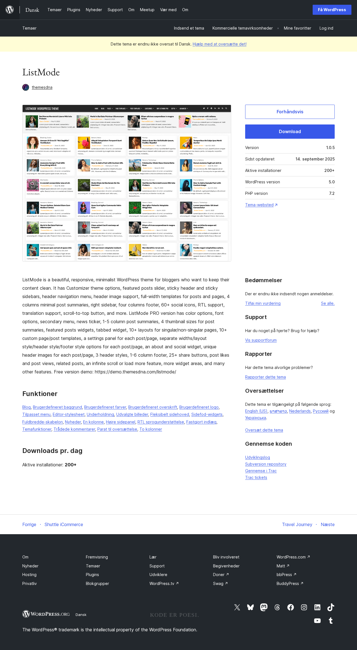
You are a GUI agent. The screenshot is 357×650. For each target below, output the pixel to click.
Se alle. (328, 303)
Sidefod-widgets (207, 414)
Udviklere (158, 574)
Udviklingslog (257, 457)
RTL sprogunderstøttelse (161, 421)
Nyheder (73, 421)
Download (290, 131)
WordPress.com (293, 557)
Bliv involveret (226, 557)
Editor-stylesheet (69, 414)
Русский (321, 411)
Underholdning (100, 414)
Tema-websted (259, 204)
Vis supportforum (261, 340)
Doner (221, 574)
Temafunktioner (36, 429)
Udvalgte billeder (132, 414)
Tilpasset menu (36, 414)
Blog (26, 407)
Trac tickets (256, 477)
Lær (152, 557)
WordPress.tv (164, 583)
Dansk (81, 614)
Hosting (29, 574)
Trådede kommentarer (74, 429)
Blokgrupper (97, 583)
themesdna (42, 87)
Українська (255, 417)
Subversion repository (265, 464)
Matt (283, 565)
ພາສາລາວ (278, 411)
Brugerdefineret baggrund (57, 407)
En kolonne (93, 421)
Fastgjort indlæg (201, 421)
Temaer (29, 28)
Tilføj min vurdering (263, 303)
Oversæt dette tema (264, 430)
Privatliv (29, 583)
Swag (220, 583)
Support (157, 565)
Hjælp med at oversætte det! (220, 44)
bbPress (287, 574)
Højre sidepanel (120, 421)
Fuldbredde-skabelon (42, 421)
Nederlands (300, 411)
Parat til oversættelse (117, 429)
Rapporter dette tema (265, 377)
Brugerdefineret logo (199, 407)
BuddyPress (290, 583)
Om (25, 557)
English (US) (256, 411)
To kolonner (150, 429)
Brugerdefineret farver (105, 407)
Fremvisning (97, 557)
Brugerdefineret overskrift (152, 407)
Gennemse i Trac (261, 470)
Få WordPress (332, 9)
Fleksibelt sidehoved (169, 414)
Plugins (92, 574)
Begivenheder (226, 565)
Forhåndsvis (290, 111)
